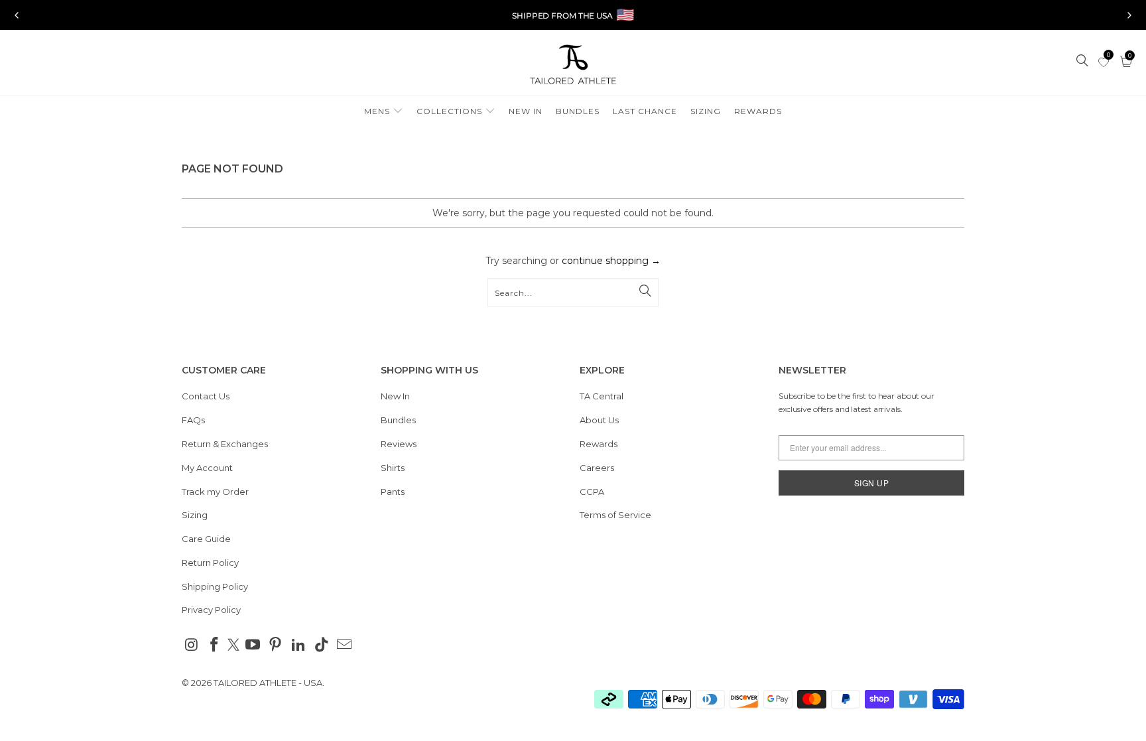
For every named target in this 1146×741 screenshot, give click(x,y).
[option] (573, 15)
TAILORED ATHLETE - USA (268, 682)
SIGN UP (871, 482)
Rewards (598, 443)
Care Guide (206, 538)
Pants (393, 491)
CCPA (592, 491)
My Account (207, 467)
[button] (383, 111)
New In (395, 396)
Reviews (398, 443)
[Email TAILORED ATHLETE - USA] (345, 645)
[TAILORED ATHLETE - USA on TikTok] (322, 645)
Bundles (398, 420)
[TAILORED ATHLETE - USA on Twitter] (233, 646)
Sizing (195, 514)
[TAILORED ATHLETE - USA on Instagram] (192, 645)
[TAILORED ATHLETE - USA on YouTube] (253, 645)
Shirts (393, 467)
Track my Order (215, 491)
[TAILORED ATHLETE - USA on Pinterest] (276, 645)
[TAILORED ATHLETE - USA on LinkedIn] (299, 645)
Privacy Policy (211, 609)
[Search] (1083, 61)
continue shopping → (611, 261)
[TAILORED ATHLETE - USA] (573, 66)
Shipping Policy (215, 586)
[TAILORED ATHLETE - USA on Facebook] (215, 645)
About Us (599, 420)
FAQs (193, 420)
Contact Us (205, 396)
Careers (597, 467)
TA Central (601, 396)
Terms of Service (615, 514)
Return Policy (210, 562)
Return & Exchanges (225, 443)
